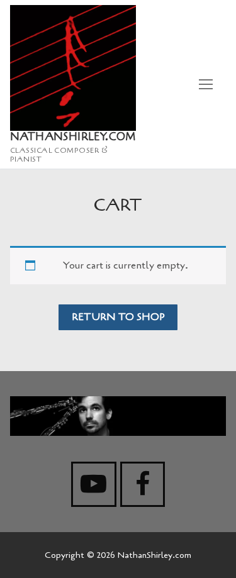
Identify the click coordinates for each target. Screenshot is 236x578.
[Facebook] (143, 484)
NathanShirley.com (73, 137)
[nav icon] (206, 84)
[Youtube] (93, 484)
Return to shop (118, 317)
